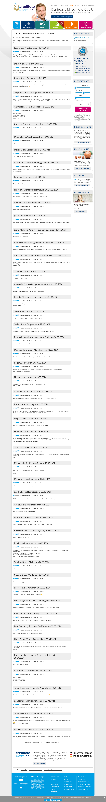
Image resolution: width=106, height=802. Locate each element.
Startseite (24, 770)
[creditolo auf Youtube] (21, 781)
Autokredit (42, 27)
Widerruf (53, 789)
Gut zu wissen (55, 5)
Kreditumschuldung (71, 27)
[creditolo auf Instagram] (21, 788)
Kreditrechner (67, 781)
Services (53, 779)
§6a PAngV (40, 777)
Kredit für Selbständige (84, 786)
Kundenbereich (68, 784)
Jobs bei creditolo (69, 786)
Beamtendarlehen (83, 789)
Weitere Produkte (86, 27)
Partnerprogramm (69, 789)
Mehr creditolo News (82, 185)
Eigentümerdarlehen (84, 784)
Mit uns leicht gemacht (83, 168)
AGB (52, 781)
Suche (71, 5)
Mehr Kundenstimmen (35, 770)
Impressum (54, 791)
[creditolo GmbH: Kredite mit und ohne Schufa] (24, 10)
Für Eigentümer (27, 27)
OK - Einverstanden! (53, 800)
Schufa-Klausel (55, 786)
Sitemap (66, 779)
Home (16, 27)
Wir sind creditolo (39, 763)
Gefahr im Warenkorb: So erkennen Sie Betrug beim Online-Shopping (84, 181)
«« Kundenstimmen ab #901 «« (31, 742)
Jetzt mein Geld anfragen (83, 109)
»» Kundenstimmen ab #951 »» (53, 770)
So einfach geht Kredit (82, 142)
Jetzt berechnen (80, 211)
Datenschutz (64, 5)
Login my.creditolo (89, 5)
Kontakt (77, 5)
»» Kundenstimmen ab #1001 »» (52, 742)
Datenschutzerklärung (85, 797)
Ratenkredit (56, 27)
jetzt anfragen (62, 17)
